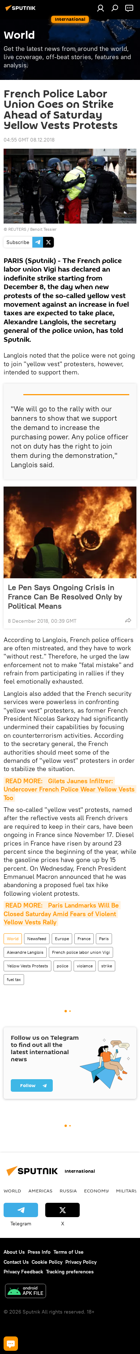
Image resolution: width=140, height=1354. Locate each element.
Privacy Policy (81, 1262)
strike (106, 965)
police (62, 965)
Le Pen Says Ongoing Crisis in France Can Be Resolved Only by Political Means (65, 597)
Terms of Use (68, 1252)
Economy (96, 1190)
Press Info (39, 1252)
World (13, 938)
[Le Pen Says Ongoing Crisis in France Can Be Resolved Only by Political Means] (70, 532)
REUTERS (17, 229)
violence (85, 965)
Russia (68, 1190)
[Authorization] (100, 8)
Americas (40, 1190)
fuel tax (14, 979)
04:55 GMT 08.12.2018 (29, 140)
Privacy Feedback (23, 1271)
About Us (14, 1252)
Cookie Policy (47, 1262)
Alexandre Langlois (25, 952)
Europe (62, 938)
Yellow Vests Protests (27, 965)
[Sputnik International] (21, 11)
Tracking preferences (70, 1271)
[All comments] (11, 1343)
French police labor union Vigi (81, 952)
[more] (128, 620)
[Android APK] (25, 1292)
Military (127, 1190)
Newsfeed (36, 938)
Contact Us (16, 1262)
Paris (104, 938)
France (84, 938)
